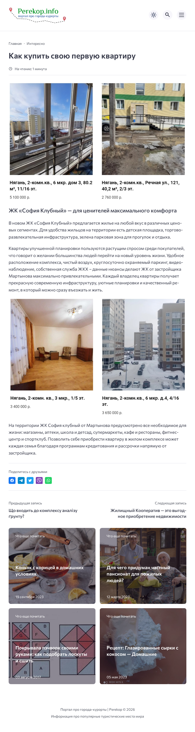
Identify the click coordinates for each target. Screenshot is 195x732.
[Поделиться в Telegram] (21, 480)
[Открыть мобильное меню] (181, 15)
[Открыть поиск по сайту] (167, 15)
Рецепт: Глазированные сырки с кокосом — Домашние (142, 651)
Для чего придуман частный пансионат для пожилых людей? (138, 573)
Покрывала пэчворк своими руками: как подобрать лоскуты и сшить (51, 654)
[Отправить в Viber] (39, 480)
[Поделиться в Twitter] (30, 480)
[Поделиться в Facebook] (12, 480)
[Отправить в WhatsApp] (48, 480)
